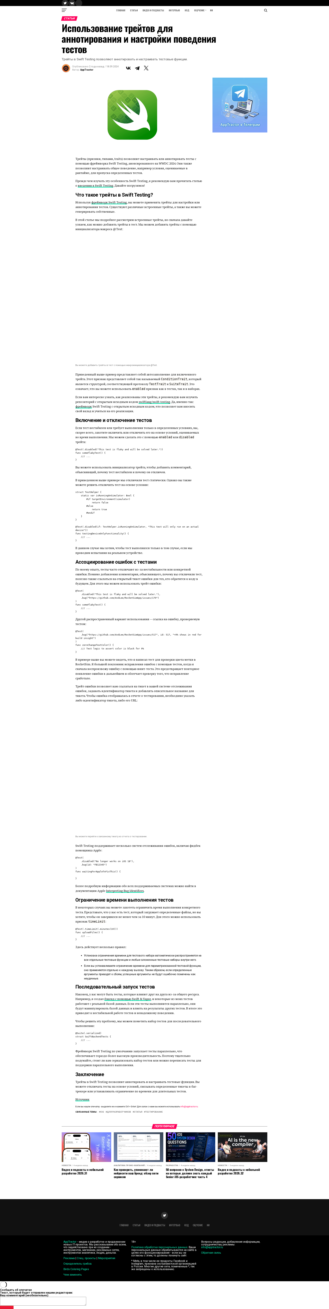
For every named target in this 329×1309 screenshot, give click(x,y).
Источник (82, 1099)
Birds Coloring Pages (76, 1269)
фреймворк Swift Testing (109, 202)
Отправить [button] (7, 1307)
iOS (102, 1112)
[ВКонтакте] (128, 68)
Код (187, 10)
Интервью (174, 10)
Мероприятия (106, 1258)
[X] (146, 68)
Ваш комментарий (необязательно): (24, 1295)
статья (138, 1112)
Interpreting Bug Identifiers (125, 891)
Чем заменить (72, 1274)
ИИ (211, 10)
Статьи (134, 10)
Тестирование (154, 1112)
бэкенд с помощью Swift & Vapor (127, 999)
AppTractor (86, 69)
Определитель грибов (77, 1263)
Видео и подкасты (153, 10)
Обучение (199, 10)
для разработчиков (119, 1112)
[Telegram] (137, 68)
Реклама (69, 1258)
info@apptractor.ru (189, 1106)
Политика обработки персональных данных (159, 1247)
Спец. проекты (86, 1258)
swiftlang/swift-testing (154, 402)
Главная (120, 10)
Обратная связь (211, 1252)
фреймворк (83, 406)
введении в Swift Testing (95, 185)
